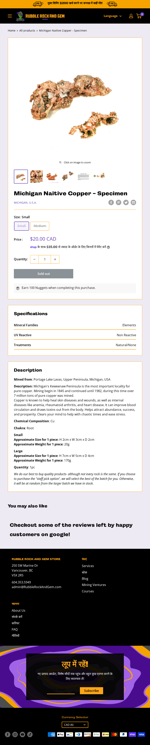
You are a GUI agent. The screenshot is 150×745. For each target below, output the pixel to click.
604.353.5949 (21, 582)
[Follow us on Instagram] (15, 734)
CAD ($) (68, 725)
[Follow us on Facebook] (7, 734)
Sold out (44, 274)
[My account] (131, 16)
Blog (85, 578)
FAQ (15, 629)
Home (11, 30)
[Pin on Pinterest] (118, 202)
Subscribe (91, 691)
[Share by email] (133, 202)
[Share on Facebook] (111, 202)
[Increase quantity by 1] (55, 259)
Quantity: (21, 259)
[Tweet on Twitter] (126, 202)
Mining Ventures (94, 585)
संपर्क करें (17, 617)
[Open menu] (10, 16)
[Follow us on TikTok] (30, 734)
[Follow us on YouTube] (22, 734)
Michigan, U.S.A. (25, 202)
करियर (15, 623)
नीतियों (15, 635)
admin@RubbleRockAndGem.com (36, 587)
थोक (84, 572)
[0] (139, 16)
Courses (88, 591)
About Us (18, 610)
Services (88, 566)
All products (27, 30)
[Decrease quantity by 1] (34, 259)
